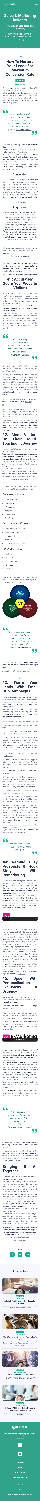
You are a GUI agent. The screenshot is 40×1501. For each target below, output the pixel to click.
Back (21, 56)
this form (28, 402)
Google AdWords (19, 898)
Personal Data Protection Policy (20, 1495)
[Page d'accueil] (11, 4)
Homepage (20, 1463)
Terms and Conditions (20, 1477)
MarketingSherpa (23, 129)
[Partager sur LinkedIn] (28, 1254)
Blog (20, 1468)
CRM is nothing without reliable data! (20, 1375)
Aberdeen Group (23, 647)
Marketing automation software (15, 313)
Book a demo (20, 1485)
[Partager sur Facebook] (12, 1254)
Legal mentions (20, 1472)
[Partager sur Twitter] (20, 1254)
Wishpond (21, 974)
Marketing (20, 80)
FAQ (20, 1490)
